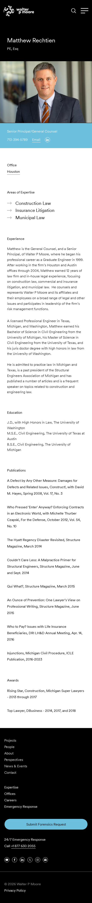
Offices (9, 794)
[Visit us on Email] (45, 859)
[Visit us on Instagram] (37, 859)
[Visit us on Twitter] (30, 859)
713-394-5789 (17, 140)
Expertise (11, 787)
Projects (10, 740)
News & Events (15, 766)
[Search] (73, 10)
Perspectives (13, 760)
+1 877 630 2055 (23, 846)
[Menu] (84, 11)
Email (36, 140)
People (9, 747)
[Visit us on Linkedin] (47, 139)
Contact (10, 773)
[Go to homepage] (19, 11)
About (8, 753)
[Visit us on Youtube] (6, 859)
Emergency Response (20, 807)
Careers (10, 800)
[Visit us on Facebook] (14, 859)
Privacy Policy (15, 890)
